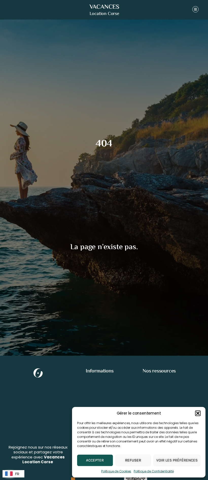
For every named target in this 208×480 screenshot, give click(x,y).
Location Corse (104, 14)
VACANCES (104, 7)
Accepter (95, 460)
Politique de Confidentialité (154, 471)
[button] (197, 413)
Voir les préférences (177, 460)
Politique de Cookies (116, 471)
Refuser (133, 460)
